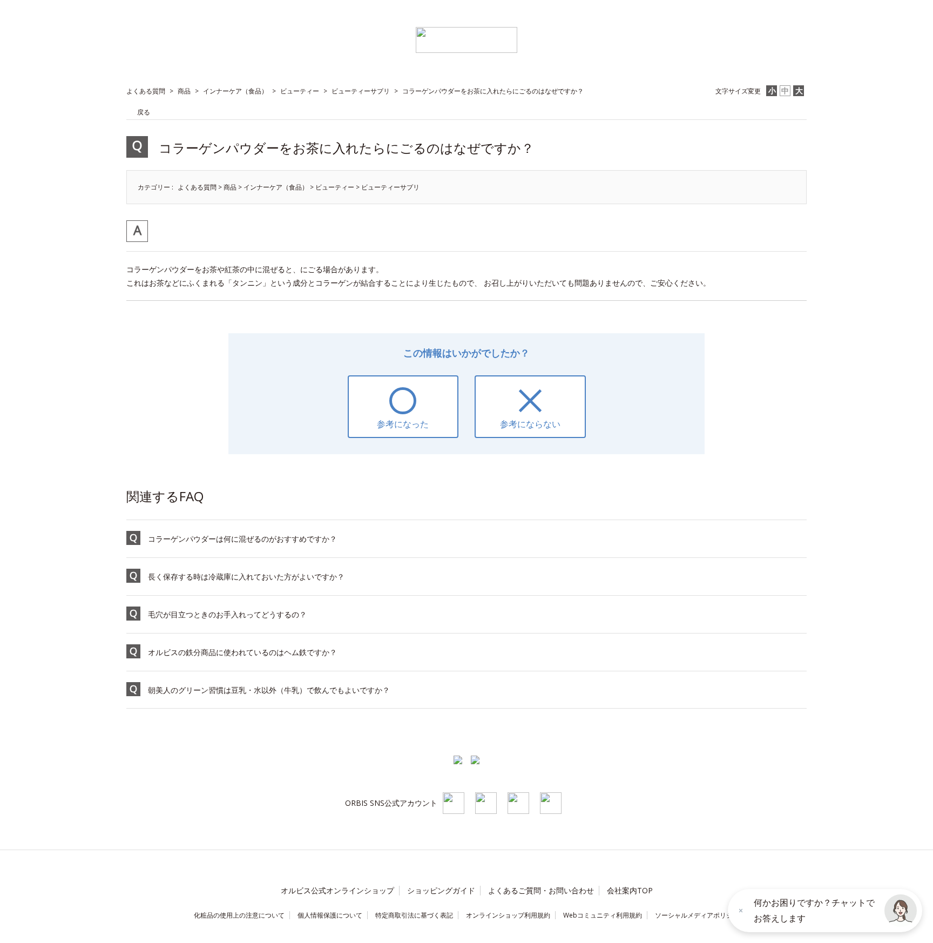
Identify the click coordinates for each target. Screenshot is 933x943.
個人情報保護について (330, 915)
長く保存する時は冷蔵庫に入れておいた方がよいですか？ (246, 576)
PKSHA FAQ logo (64, 933)
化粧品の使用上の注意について (239, 915)
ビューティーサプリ (361, 91)
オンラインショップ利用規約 (508, 915)
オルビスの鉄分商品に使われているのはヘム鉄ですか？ (242, 652)
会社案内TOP (630, 890)
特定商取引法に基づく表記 (414, 915)
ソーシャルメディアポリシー (697, 915)
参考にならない (530, 424)
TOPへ (781, 732)
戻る (143, 112)
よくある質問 (145, 91)
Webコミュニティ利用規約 (602, 915)
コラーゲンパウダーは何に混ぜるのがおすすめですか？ (242, 539)
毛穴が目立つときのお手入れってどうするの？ (227, 614)
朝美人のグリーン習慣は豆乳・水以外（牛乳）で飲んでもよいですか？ (269, 690)
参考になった (403, 424)
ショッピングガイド (441, 890)
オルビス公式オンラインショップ (337, 890)
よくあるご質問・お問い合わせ (541, 890)
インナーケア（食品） (235, 91)
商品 (184, 91)
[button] (900, 910)
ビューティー (299, 91)
